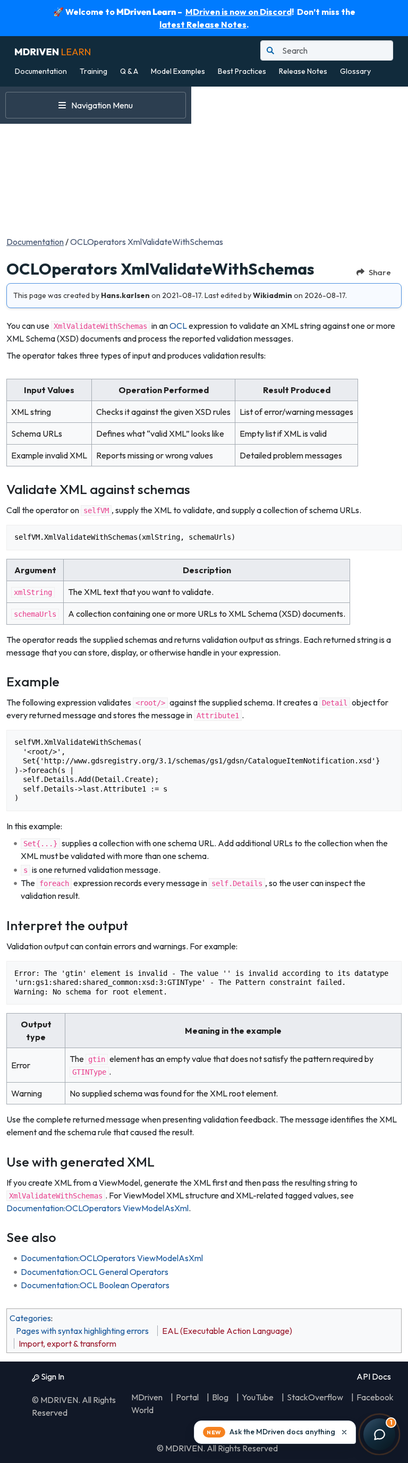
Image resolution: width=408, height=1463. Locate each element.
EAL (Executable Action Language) (227, 1330)
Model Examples (178, 71)
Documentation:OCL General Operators (94, 1271)
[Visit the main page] (52, 50)
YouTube (258, 1397)
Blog (220, 1397)
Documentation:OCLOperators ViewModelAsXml (97, 1208)
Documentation (41, 71)
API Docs (373, 1376)
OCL (178, 325)
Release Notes (303, 71)
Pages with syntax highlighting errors (82, 1330)
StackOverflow (315, 1397)
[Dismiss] (344, 1432)
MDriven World (147, 1403)
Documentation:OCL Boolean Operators (95, 1285)
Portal (187, 1397)
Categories (30, 1318)
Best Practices (242, 71)
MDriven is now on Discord (238, 11)
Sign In (51, 1376)
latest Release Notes (202, 24)
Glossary (355, 71)
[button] (275, 1432)
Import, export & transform (67, 1343)
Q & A (129, 71)
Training (93, 71)
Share (380, 272)
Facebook (375, 1397)
